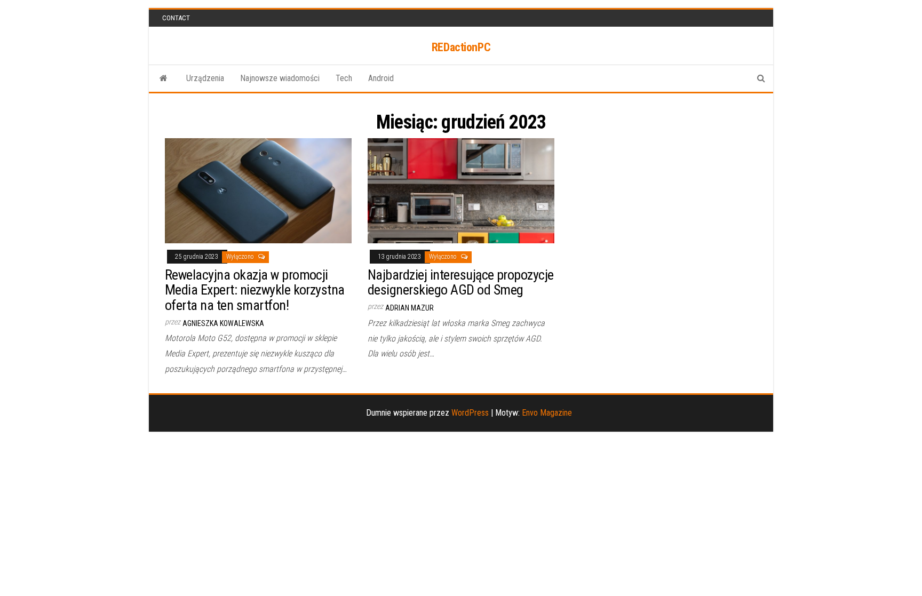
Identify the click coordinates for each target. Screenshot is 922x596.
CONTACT (176, 18)
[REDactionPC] (163, 78)
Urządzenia (205, 78)
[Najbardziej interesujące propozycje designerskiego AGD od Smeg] (461, 190)
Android (381, 78)
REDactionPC (461, 47)
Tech (344, 78)
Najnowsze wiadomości (280, 78)
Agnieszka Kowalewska (223, 323)
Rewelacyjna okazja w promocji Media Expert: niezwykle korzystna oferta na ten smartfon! (255, 290)
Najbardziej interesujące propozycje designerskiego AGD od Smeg (461, 282)
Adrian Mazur (409, 308)
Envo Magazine (547, 413)
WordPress (470, 413)
